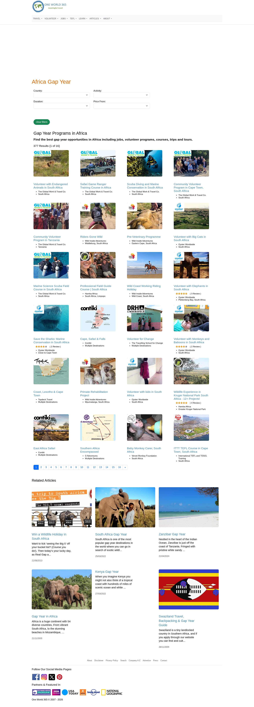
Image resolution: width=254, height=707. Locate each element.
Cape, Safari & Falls (92, 338)
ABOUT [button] (107, 18)
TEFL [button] (72, 18)
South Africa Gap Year (111, 534)
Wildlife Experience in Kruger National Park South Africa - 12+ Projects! (191, 395)
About (89, 660)
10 (81, 467)
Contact (164, 660)
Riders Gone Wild (91, 236)
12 (94, 467)
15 (113, 467)
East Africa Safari (44, 448)
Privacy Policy (112, 660)
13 (100, 467)
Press (155, 660)
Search (123, 660)
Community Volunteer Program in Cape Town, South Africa (188, 188)
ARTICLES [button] (95, 18)
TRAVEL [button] (37, 18)
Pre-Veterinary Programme (144, 236)
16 (119, 467)
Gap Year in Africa (44, 616)
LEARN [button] (82, 18)
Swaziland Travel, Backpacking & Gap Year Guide (176, 621)
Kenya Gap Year (107, 572)
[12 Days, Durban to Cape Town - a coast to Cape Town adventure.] (51, 372)
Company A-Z (134, 660)
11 (88, 467)
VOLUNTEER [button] (51, 18)
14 (107, 467)
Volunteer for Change (140, 338)
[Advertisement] (127, 53)
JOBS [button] (63, 18)
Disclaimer (98, 660)
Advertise (147, 660)
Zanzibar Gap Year (172, 534)
